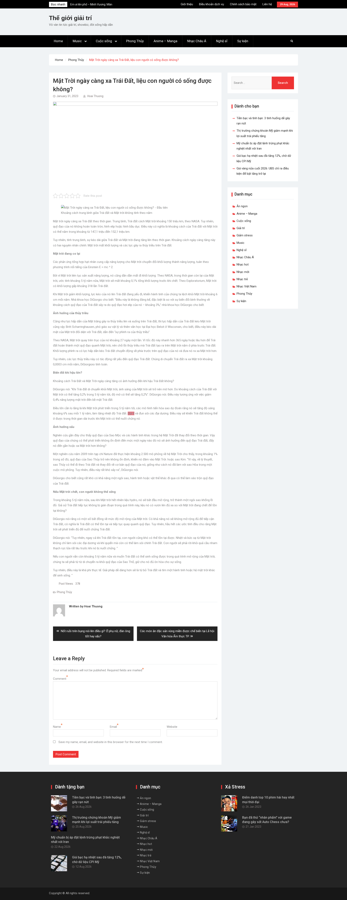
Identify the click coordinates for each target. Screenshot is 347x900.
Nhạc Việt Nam (246, 286)
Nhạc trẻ (242, 279)
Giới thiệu (187, 4)
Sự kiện (242, 41)
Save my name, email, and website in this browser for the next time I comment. (110, 742)
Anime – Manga (165, 41)
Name (57, 727)
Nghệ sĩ (221, 41)
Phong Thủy (135, 41)
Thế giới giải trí (70, 18)
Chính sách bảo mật (243, 4)
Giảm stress (245, 235)
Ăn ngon (242, 206)
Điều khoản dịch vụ (211, 4)
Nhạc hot (243, 264)
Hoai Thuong (95, 96)
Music (77, 41)
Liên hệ (267, 4)
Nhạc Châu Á (196, 41)
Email (113, 727)
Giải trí (241, 228)
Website (172, 727)
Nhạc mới (243, 272)
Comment (59, 679)
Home (58, 41)
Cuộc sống (104, 41)
